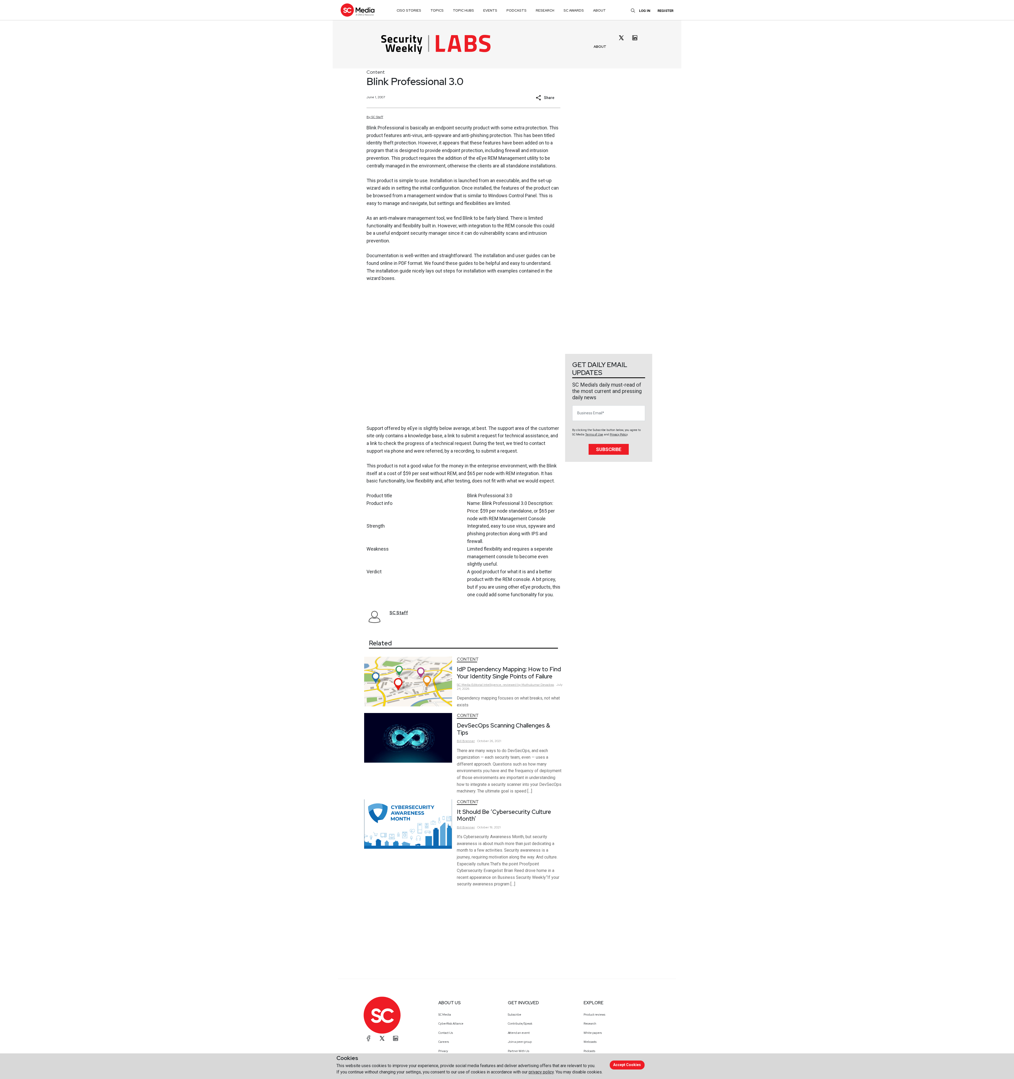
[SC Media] (357, 10)
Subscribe (608, 449)
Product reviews (594, 1014)
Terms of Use (594, 434)
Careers (443, 1042)
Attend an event (519, 1033)
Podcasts (589, 1051)
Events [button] (490, 10)
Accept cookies (627, 1065)
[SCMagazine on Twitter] (382, 1038)
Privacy (443, 1051)
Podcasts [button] (516, 10)
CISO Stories (409, 10)
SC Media (444, 1014)
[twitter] (621, 38)
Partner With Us (518, 1051)
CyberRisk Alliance (450, 1023)
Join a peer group (520, 1042)
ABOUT (600, 46)
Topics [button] (437, 10)
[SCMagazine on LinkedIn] (395, 1038)
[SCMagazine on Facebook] (368, 1038)
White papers (593, 1033)
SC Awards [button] (574, 10)
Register (665, 11)
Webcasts (590, 1042)
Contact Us (445, 1033)
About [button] (599, 10)
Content (376, 72)
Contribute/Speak (520, 1023)
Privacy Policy (618, 434)
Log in (644, 11)
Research (590, 1023)
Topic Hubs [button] (463, 10)
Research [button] (545, 10)
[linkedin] (635, 38)
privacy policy (541, 1072)
